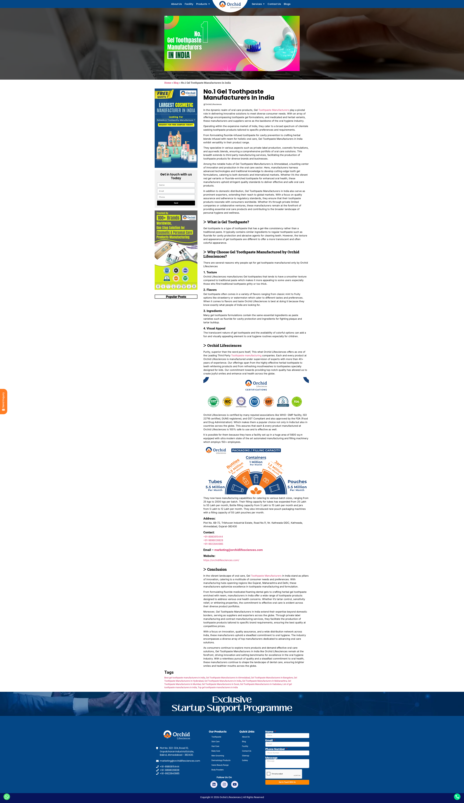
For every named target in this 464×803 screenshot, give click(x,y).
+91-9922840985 (213, 543)
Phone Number (275, 749)
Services (257, 4)
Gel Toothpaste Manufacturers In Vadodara (261, 684)
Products (201, 4)
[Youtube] (234, 784)
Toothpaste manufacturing (246, 355)
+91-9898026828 (213, 540)
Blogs (287, 4)
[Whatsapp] (7, 796)
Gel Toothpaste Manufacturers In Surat (220, 684)
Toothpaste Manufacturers (273, 110)
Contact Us (274, 4)
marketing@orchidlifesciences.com (238, 550)
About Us (176, 4)
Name (269, 732)
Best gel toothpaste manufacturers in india (184, 677)
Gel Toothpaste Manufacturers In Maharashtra (264, 681)
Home (167, 82)
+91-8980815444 (213, 536)
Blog (176, 82)
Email (269, 740)
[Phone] (457, 796)
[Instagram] (224, 784)
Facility (189, 4)
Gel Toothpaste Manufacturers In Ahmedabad (228, 677)
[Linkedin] (213, 784)
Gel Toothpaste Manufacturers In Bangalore (272, 677)
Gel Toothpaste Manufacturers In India (222, 681)
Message (271, 758)
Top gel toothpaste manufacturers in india (218, 687)
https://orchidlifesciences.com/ (221, 560)
